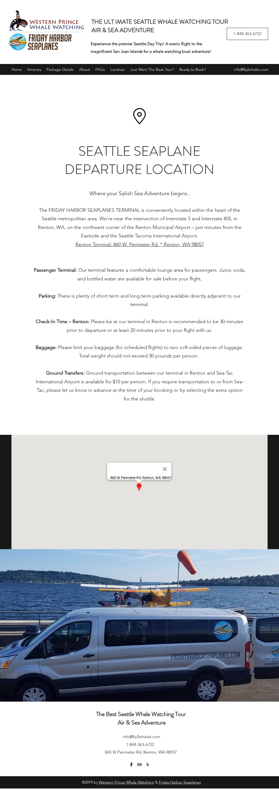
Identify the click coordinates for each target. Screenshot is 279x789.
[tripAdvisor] (139, 764)
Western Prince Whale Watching (126, 782)
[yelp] (147, 764)
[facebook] (131, 764)
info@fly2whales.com (251, 69)
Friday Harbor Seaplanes (180, 782)
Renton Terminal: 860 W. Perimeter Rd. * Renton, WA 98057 (139, 244)
